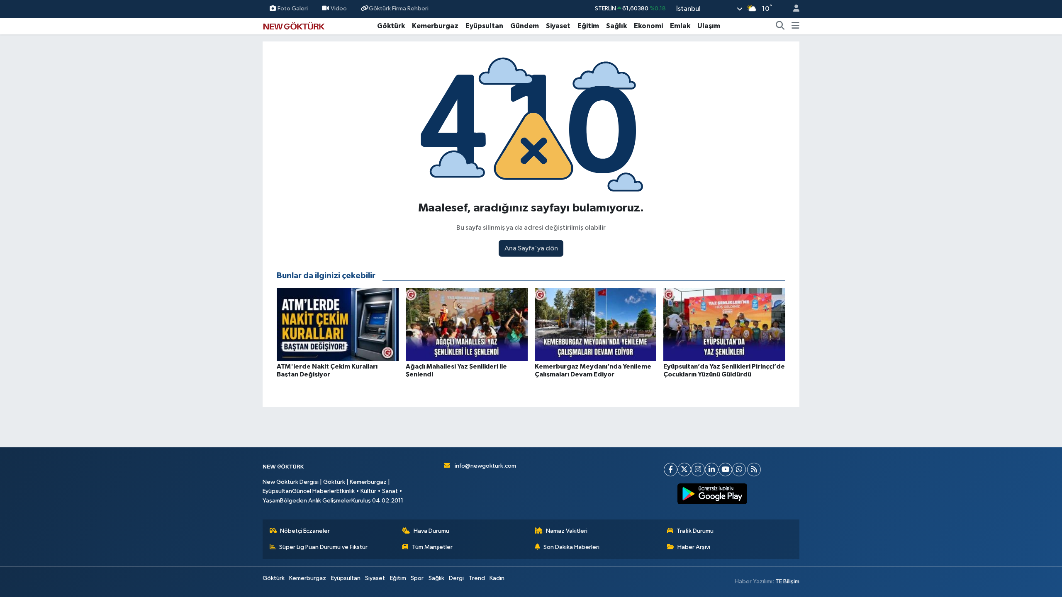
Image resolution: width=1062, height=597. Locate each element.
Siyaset (558, 25)
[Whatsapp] (739, 469)
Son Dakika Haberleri (571, 547)
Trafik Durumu (695, 531)
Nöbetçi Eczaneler (305, 531)
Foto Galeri (293, 8)
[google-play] (712, 493)
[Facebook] (670, 469)
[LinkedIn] (712, 469)
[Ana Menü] (795, 26)
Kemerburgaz (435, 25)
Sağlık (616, 25)
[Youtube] (725, 469)
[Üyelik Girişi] (792, 9)
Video (339, 8)
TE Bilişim (787, 581)
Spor (417, 578)
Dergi (456, 578)
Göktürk (391, 25)
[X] (684, 469)
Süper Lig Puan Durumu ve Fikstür (323, 547)
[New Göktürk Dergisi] (294, 25)
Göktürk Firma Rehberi (399, 8)
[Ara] (780, 26)
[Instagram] (698, 469)
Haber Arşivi (693, 547)
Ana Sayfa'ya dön (531, 248)
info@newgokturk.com (485, 466)
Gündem (524, 25)
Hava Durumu (431, 531)
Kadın (497, 578)
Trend (477, 578)
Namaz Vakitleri (566, 531)
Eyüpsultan (484, 25)
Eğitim (588, 25)
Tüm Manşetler (432, 547)
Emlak (680, 25)
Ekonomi (648, 25)
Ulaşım (708, 25)
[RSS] (754, 469)
